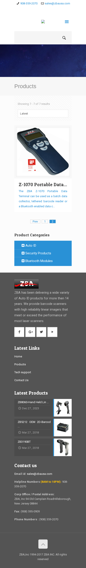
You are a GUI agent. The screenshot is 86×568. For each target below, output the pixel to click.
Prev (35, 221)
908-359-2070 (28, 3)
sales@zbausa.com (57, 3)
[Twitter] (49, 9)
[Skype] (30, 9)
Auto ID (30, 246)
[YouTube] (56, 9)
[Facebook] (36, 9)
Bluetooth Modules (38, 261)
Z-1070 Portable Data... (43, 184)
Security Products (37, 253)
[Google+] (43, 9)
